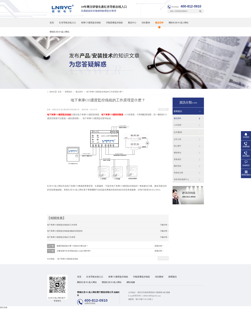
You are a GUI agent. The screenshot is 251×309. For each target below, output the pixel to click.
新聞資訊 (69, 92)
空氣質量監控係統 (114, 22)
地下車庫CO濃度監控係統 (67, 259)
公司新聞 (177, 125)
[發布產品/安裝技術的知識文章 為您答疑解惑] (125, 88)
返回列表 (163, 109)
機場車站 (177, 153)
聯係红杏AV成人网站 (59, 32)
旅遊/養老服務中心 (181, 179)
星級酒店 (177, 159)
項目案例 (146, 22)
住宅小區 (177, 139)
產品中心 (132, 22)
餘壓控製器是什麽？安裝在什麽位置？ (72, 246)
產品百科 (159, 22)
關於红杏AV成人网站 (178, 22)
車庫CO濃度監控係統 (91, 22)
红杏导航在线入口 (67, 22)
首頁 (52, 22)
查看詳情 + (159, 246)
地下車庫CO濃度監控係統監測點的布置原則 (64, 231)
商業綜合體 (178, 173)
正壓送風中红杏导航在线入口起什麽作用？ (74, 251)
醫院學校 (177, 166)
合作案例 (178, 132)
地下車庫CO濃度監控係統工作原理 (61, 237)
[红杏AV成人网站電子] (62, 12)
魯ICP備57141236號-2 (144, 299)
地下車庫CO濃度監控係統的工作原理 (62, 225)
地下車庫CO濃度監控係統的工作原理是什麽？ (105, 92)
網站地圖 (131, 282)
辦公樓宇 (177, 146)
